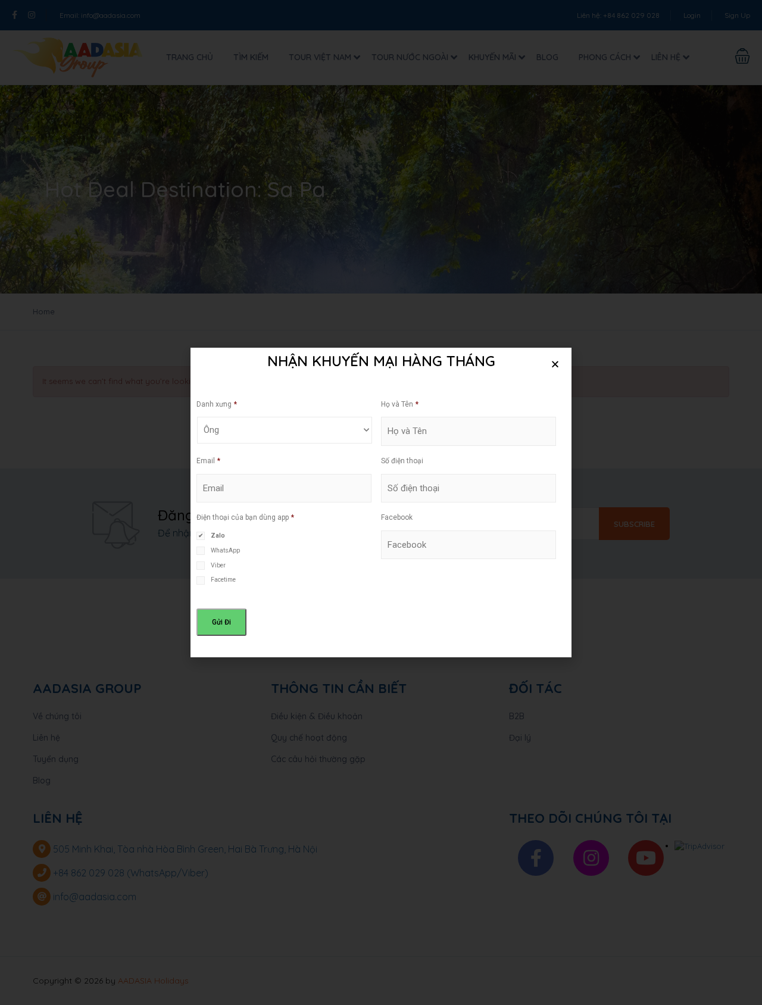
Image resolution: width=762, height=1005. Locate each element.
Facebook (397, 517)
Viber (218, 565)
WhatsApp (225, 550)
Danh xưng (216, 404)
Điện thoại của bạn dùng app (245, 517)
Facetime (223, 579)
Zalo (218, 535)
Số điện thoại (402, 461)
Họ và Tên (400, 404)
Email (208, 461)
